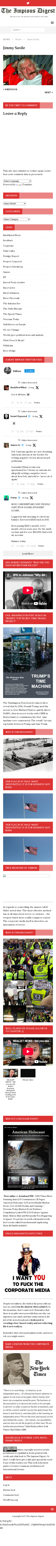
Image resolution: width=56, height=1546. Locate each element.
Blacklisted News (12, 235)
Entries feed (9, 1490)
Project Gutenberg (13, 266)
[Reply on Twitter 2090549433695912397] (13, 546)
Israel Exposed (18, 416)
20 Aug (25, 497)
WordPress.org (10, 1500)
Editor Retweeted (29, 382)
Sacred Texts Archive (14, 282)
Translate (27, 184)
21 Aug (31, 387)
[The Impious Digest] (28, 17)
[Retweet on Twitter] (19, 382)
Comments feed (11, 1495)
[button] (10, 1086)
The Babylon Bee (12, 303)
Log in (6, 1485)
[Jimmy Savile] (28, 83)
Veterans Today (11, 319)
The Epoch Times (12, 314)
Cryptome (8, 245)
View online (10, 1196)
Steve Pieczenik (11, 298)
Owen (13, 497)
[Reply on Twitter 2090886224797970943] (13, 432)
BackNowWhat (18, 387)
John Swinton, (32, 1426)
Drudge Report (11, 256)
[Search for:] (28, 29)
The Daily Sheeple (12, 308)
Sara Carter (9, 287)
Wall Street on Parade (14, 324)
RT (4, 277)
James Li (15, 445)
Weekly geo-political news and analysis (23, 335)
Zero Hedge (9, 350)
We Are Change (11, 329)
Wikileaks (8, 345)
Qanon (6, 272)
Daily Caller (9, 251)
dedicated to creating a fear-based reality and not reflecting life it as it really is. (27, 1323)
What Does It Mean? (13, 340)
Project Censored (12, 261)
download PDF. (26, 1196)
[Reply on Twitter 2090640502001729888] (13, 403)
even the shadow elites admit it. (31, 1306)
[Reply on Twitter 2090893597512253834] (13, 484)
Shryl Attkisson (11, 293)
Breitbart (8, 240)
